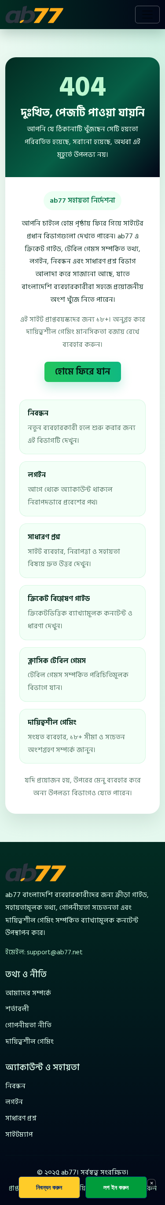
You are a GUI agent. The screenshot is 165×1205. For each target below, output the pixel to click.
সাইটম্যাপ (19, 1134)
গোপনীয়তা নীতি (28, 1025)
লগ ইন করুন (115, 1187)
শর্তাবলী (17, 1009)
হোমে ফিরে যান (82, 372)
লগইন (14, 1102)
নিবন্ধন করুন (49, 1187)
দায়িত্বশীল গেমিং (29, 1041)
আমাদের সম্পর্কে (28, 993)
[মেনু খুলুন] (147, 14)
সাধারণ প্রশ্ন (21, 1118)
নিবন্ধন (15, 1086)
